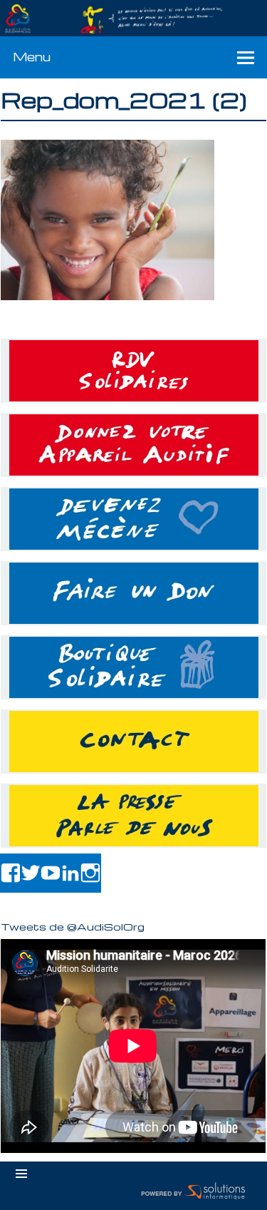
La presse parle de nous (133, 816)
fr (223, 8)
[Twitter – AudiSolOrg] (30, 873)
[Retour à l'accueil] (133, 18)
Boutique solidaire (133, 667)
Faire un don (133, 593)
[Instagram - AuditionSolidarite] (90, 873)
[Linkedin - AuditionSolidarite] (70, 873)
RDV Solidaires (133, 371)
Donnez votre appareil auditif (133, 445)
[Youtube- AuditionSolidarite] (50, 873)
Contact (133, 741)
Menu (32, 56)
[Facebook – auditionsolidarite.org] (10, 873)
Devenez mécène (133, 519)
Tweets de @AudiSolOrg (73, 926)
